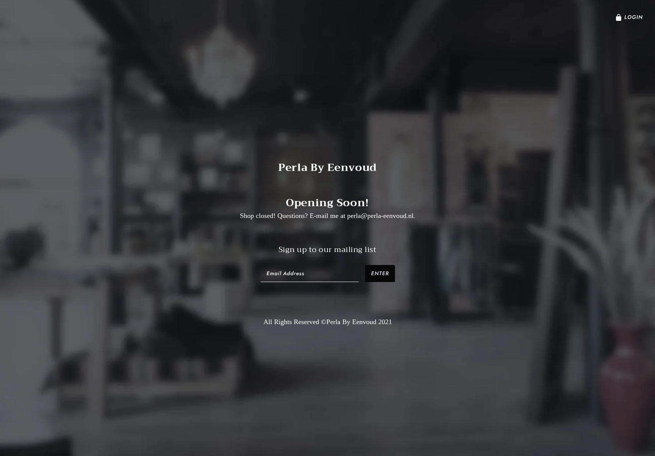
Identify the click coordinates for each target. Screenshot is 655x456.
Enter (380, 273)
